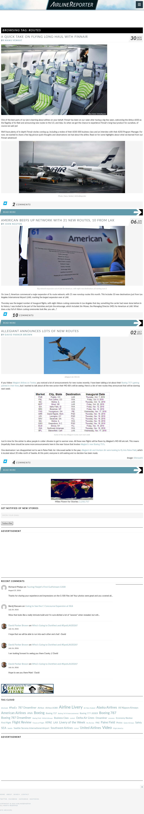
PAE (97, 723)
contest (72, 718)
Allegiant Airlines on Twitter (24, 383)
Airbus (41, 708)
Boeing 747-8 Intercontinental (68, 713)
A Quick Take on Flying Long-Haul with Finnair (44, 36)
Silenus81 (138, 458)
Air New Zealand (89, 708)
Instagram (23, 799)
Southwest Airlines (62, 728)
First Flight (6, 723)
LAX (55, 722)
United (76, 728)
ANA (30, 713)
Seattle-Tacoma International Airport (31, 728)
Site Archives (6, 810)
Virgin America (118, 728)
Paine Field (108, 722)
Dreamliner (101, 718)
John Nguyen (13, 224)
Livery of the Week (72, 722)
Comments (22, 204)
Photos (119, 723)
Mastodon (34, 799)
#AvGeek (4, 708)
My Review (90, 723)
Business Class (61, 718)
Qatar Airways (129, 723)
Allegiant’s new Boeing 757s (92, 444)
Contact (25, 794)
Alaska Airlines (106, 707)
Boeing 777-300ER (89, 713)
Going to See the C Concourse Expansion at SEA (49, 606)
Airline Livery (71, 707)
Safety (138, 722)
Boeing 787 (107, 713)
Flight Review (21, 722)
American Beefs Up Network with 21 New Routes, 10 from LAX (57, 220)
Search (17, 794)
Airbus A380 (51, 708)
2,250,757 (84, 502)
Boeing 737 (51, 713)
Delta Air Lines (85, 718)
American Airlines (13, 713)
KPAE (48, 722)
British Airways (47, 718)
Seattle (10, 728)
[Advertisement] (72, 20)
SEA (3, 728)
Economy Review (124, 718)
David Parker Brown (18, 335)
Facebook (13, 799)
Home (2, 794)
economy (111, 718)
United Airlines (90, 727)
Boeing (39, 713)
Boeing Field (36, 718)
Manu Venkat (13, 40)
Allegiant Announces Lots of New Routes (40, 331)
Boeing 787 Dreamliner (16, 717)
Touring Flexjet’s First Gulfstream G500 (46, 587)
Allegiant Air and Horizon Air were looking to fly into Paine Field (109, 450)
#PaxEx (13, 708)
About (9, 794)
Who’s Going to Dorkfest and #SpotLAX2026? (55, 625)
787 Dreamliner (27, 707)
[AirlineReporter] (72, 5)
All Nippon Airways (128, 708)
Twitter (3, 799)
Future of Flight (38, 723)
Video (107, 728)
